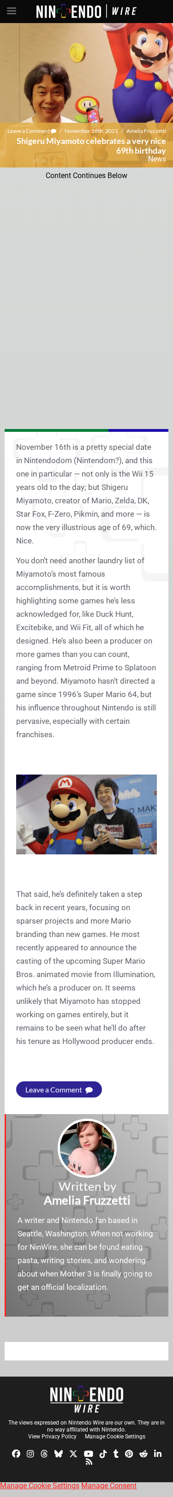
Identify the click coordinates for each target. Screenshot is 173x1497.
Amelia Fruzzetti (146, 130)
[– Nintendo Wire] (86, 1399)
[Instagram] (30, 1453)
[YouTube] (88, 1453)
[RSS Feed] (89, 1461)
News (157, 159)
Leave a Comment (29, 130)
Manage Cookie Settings (115, 1436)
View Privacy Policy (52, 1436)
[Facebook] (16, 1453)
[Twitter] (73, 1453)
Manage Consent (109, 1485)
